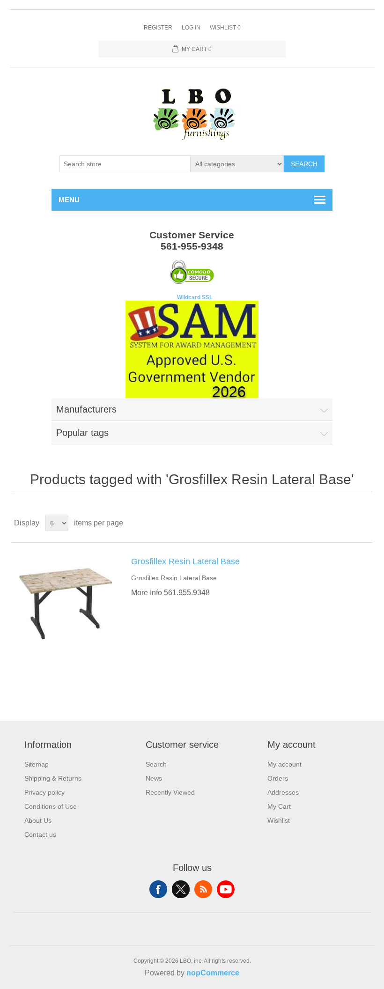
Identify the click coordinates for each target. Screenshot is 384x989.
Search (304, 164)
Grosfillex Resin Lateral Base (185, 561)
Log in (191, 27)
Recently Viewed (170, 792)
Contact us (40, 834)
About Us (38, 820)
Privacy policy (44, 792)
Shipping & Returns (52, 778)
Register (158, 27)
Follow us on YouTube (226, 889)
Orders (277, 778)
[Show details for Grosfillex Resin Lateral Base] (65, 603)
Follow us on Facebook (158, 889)
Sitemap (36, 764)
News (154, 778)
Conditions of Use (50, 806)
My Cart (279, 806)
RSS (203, 889)
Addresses (283, 792)
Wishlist (278, 820)
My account (284, 764)
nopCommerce (212, 973)
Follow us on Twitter (181, 889)
